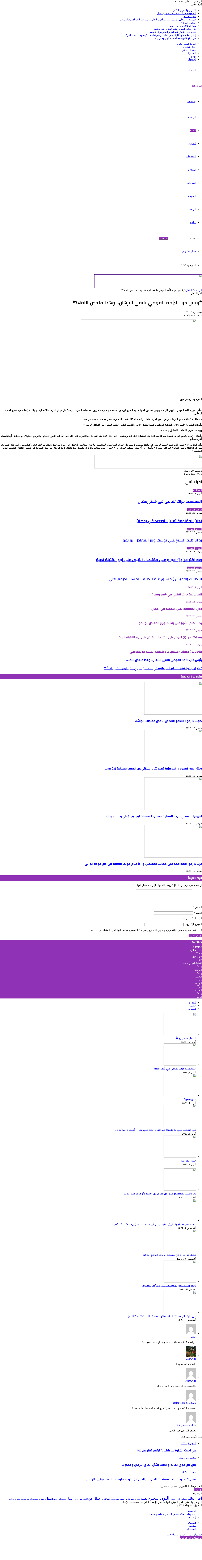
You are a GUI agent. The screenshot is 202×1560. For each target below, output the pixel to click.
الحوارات (191, 183)
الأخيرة (192, 1002)
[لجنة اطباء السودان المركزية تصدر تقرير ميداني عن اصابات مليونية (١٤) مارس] (173, 761)
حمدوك (137, 1499)
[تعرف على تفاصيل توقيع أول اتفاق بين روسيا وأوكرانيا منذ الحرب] (180, 1189)
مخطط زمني (47, 1498)
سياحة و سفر (127, 1498)
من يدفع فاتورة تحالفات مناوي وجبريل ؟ (175, 38)
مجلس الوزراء (61, 1499)
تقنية (144, 1498)
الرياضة (192, 209)
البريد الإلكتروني (192, 918)
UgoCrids (190, 1358)
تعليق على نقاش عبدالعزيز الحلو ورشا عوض (173, 32)
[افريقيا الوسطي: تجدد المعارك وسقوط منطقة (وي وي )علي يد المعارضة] (173, 809)
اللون (164, 1498)
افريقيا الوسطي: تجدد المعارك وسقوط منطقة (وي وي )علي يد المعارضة (154, 816)
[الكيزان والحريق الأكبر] (180, 1034)
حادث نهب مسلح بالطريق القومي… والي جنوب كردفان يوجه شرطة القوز (155, 1224)
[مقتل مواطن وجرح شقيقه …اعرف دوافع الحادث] (180, 1251)
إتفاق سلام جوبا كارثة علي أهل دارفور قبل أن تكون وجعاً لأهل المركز (160, 35)
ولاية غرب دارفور (14, 1499)
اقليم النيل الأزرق (181, 1499)
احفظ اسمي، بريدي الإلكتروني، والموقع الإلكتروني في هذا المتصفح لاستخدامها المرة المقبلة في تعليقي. (144, 930)
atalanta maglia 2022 (184, 1402)
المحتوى (153, 1498)
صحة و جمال (102, 1498)
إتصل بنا (192, 1517)
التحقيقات (191, 156)
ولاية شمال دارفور (26, 1499)
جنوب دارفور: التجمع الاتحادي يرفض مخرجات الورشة (168, 721)
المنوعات (191, 196)
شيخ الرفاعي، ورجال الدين (182, 25)
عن (90, 1498)
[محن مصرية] (180, 1095)
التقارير (192, 143)
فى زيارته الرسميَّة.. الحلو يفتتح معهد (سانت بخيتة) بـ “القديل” (161, 1316)
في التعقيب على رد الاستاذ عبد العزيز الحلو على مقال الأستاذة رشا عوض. (158, 19)
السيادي (172, 1499)
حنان (193, 1336)
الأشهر (192, 1005)
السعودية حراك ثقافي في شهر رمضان (176, 13)
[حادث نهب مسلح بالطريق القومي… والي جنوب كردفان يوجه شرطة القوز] (180, 1220)
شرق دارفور (115, 1499)
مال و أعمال (74, 1498)
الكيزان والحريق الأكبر (184, 10)
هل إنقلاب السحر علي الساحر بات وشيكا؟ (174, 29)
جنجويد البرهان (188, 22)
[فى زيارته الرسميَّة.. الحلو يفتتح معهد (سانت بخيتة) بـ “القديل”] (180, 1312)
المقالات (191, 169)
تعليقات (192, 1008)
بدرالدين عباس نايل (186, 1425)
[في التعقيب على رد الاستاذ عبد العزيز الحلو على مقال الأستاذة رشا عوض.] (180, 1126)
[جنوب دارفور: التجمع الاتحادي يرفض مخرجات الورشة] (173, 713)
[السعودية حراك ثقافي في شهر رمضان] (180, 1064)
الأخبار (193, 130)
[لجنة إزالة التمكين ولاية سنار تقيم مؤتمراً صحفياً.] (180, 1281)
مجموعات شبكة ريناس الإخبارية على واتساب (173, 1514)
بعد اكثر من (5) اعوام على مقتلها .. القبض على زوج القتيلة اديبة (149, 559)
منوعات (35, 1499)
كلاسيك (85, 1499)
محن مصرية (190, 16)
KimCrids (190, 1380)
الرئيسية (192, 117)
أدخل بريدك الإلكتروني (190, 1486)
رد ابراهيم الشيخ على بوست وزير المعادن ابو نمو (162, 540)
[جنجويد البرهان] (180, 1156)
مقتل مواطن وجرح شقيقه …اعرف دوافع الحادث (169, 1255)
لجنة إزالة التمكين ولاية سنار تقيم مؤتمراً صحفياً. (169, 1285)
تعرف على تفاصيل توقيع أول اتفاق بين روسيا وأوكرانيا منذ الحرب (160, 1193)
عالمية (193, 222)
